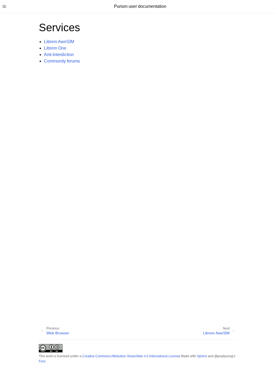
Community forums (62, 61)
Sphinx (202, 356)
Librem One (55, 48)
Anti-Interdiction (59, 54)
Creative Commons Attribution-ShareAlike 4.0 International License (131, 356)
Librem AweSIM (59, 41)
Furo (42, 361)
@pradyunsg (223, 356)
